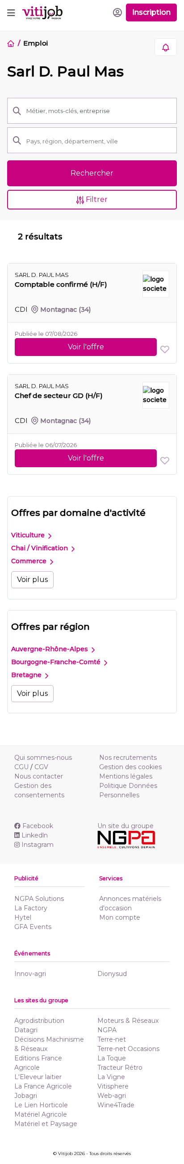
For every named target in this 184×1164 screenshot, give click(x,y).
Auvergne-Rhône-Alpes (50, 649)
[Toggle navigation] (11, 12)
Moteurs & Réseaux (128, 1021)
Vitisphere (113, 1086)
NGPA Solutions (39, 899)
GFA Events (32, 927)
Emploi (35, 43)
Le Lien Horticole (41, 1105)
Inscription (151, 12)
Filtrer (96, 199)
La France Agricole (43, 1086)
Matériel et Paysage (45, 1124)
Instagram (37, 845)
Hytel (22, 917)
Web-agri (111, 1096)
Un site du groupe (125, 826)
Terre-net (111, 1039)
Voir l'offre (86, 347)
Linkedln (34, 835)
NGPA (107, 1030)
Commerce (29, 561)
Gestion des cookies (130, 767)
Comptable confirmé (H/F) (61, 284)
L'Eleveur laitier (38, 1077)
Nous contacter (38, 776)
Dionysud (112, 974)
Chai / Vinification (40, 548)
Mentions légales (125, 776)
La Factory (30, 908)
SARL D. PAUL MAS (42, 274)
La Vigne (111, 1077)
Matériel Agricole (40, 1114)
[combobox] (98, 141)
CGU (21, 767)
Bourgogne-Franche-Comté (56, 662)
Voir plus (32, 579)
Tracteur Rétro (119, 1068)
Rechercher (92, 173)
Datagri (26, 1030)
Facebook (37, 826)
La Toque (111, 1058)
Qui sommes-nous (43, 758)
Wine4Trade (115, 1105)
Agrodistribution (39, 1021)
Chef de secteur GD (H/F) (59, 395)
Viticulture (28, 535)
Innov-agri (30, 974)
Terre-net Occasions (128, 1049)
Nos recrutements (128, 758)
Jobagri (25, 1096)
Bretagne (27, 675)
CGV (41, 767)
